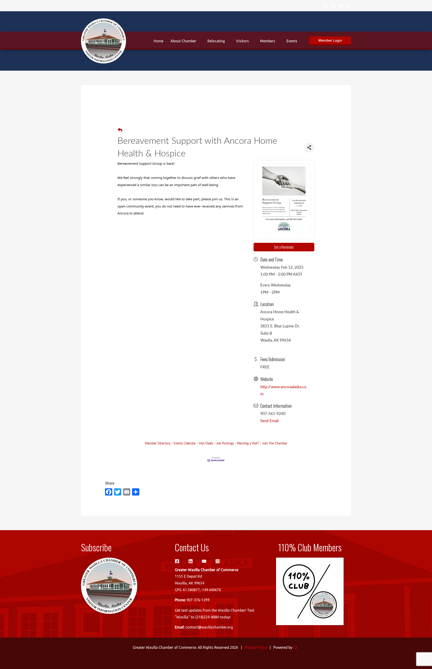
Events (291, 41)
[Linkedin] (333, 5)
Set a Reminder (284, 247)
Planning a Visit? (248, 443)
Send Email (269, 421)
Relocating (216, 41)
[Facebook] (325, 5)
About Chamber (183, 41)
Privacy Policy (256, 647)
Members (267, 41)
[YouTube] (340, 5)
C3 (295, 647)
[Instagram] (348, 5)
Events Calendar (185, 443)
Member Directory (158, 443)
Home (158, 41)
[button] (330, 40)
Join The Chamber (274, 443)
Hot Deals (206, 443)
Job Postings (225, 443)
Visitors (242, 41)
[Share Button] (309, 147)
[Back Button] (120, 130)
